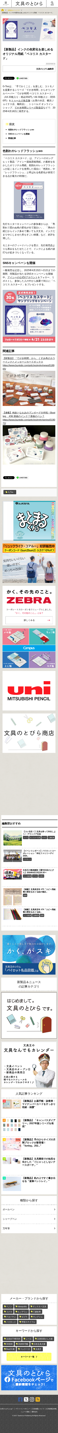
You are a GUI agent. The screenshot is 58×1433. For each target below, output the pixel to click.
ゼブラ (24, 1317)
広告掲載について (38, 1409)
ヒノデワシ (22, 1312)
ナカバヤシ (11, 1317)
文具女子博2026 (13, 1339)
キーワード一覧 (27, 1357)
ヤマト (44, 837)
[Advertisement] (29, 785)
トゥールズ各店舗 (20, 100)
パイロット (27, 859)
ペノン (9, 1306)
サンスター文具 (35, 837)
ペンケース (25, 1349)
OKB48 (9, 1344)
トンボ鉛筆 (27, 876)
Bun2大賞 (10, 1349)
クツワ (26, 837)
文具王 (41, 876)
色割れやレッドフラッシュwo (21, 129)
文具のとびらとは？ (7, 1409)
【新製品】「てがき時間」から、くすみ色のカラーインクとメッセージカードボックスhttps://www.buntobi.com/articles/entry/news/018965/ (29, 363)
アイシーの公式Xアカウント (22, 277)
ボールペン (9, 1209)
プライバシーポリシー (22, 1409)
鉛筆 (25, 895)
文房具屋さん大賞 (45, 1339)
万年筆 (6, 1228)
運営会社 (34, 1412)
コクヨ (9, 1312)
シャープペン (10, 1219)
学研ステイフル (28, 1322)
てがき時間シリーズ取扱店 (29, 107)
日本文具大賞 (39, 1344)
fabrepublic (22, 1306)
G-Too (10, 492)
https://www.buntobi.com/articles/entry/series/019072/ (29, 422)
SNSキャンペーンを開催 (19, 134)
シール (29, 1339)
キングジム (38, 1317)
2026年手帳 (23, 1344)
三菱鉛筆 (51, 837)
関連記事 (12, 138)
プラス (35, 876)
